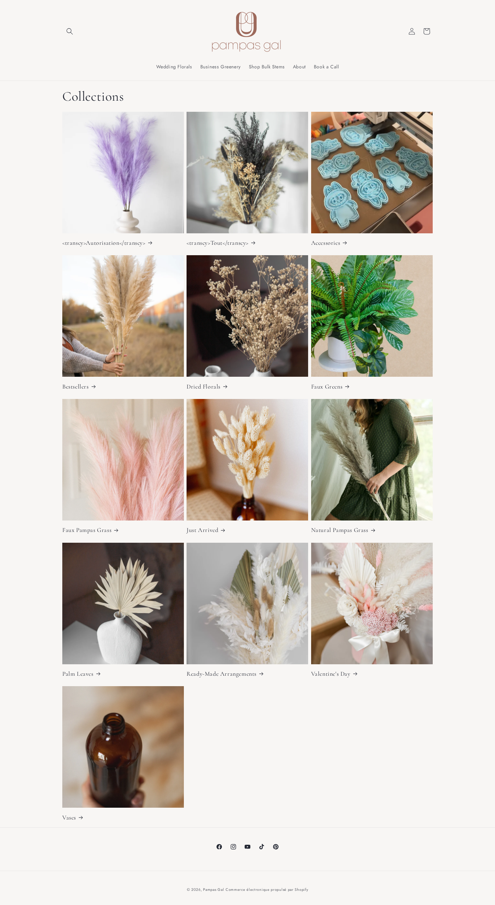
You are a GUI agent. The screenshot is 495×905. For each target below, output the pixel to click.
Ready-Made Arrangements (222, 673)
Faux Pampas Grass (86, 530)
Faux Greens (327, 386)
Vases (69, 817)
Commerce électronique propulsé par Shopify (267, 889)
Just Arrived (202, 530)
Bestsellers (75, 386)
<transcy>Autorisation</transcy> (103, 242)
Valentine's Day (331, 673)
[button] (69, 31)
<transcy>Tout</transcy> (218, 242)
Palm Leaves (78, 673)
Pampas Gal (213, 889)
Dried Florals (204, 386)
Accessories (325, 242)
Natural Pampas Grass (339, 530)
